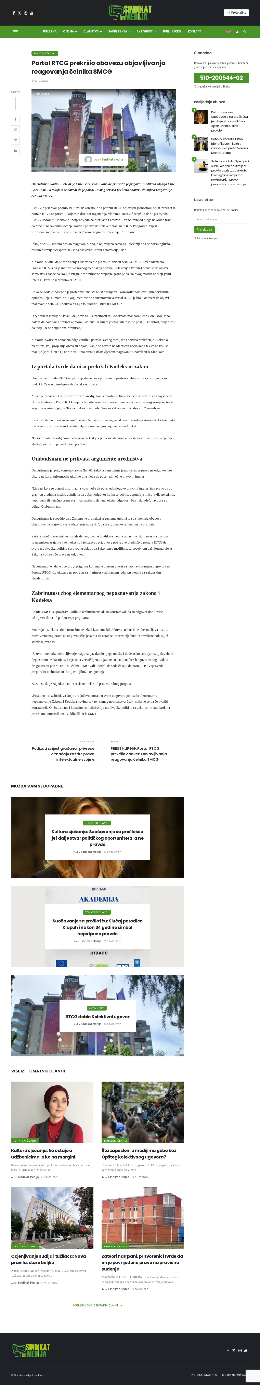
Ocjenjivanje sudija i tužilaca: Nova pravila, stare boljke (48, 1259)
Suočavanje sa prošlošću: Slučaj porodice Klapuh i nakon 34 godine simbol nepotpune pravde (97, 927)
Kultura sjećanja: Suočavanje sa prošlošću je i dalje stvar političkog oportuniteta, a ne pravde (98, 838)
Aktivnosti (145, 31)
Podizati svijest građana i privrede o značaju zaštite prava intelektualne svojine (63, 754)
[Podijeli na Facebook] (15, 119)
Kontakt (194, 31)
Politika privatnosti (205, 1375)
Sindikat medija (112, 159)
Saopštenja (117, 31)
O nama (68, 31)
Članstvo (91, 31)
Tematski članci (45, 53)
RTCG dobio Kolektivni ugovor (98, 1017)
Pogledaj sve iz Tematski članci (95, 1305)
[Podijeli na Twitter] (15, 129)
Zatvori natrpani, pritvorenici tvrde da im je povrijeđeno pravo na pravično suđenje (142, 1262)
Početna (49, 31)
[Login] (237, 32)
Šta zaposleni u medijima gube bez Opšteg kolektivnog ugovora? (139, 1154)
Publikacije (172, 31)
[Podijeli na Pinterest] (15, 140)
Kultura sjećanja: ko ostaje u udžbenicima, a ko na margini (43, 1154)
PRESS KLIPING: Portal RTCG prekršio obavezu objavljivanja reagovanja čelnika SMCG (139, 754)
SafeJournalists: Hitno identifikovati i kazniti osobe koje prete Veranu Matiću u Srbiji (229, 146)
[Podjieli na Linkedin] (15, 151)
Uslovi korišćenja (235, 1375)
